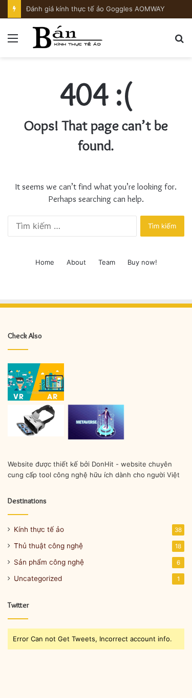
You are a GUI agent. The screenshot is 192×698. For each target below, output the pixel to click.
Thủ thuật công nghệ (48, 546)
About (76, 262)
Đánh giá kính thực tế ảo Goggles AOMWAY (95, 9)
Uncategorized (38, 578)
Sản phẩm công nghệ (49, 562)
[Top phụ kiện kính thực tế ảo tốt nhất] (36, 420)
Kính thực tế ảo (39, 529)
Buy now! (142, 262)
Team (106, 262)
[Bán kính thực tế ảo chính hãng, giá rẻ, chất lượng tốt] (67, 38)
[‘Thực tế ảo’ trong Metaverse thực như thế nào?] (96, 422)
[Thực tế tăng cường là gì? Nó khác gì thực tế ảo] (36, 382)
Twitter (18, 605)
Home (44, 262)
